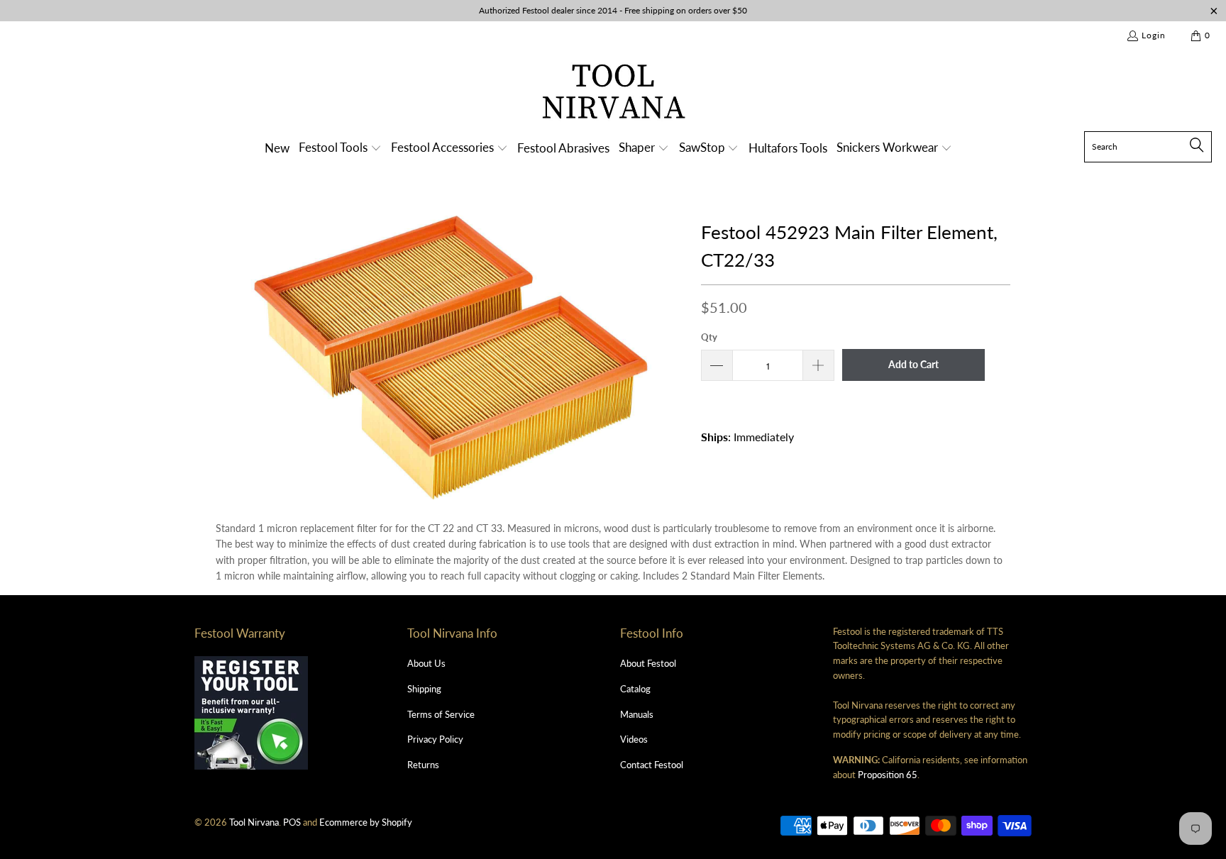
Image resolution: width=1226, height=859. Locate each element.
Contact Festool (651, 764)
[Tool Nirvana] (613, 94)
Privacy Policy (435, 739)
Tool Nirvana (254, 822)
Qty (709, 337)
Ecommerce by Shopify (365, 822)
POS (292, 822)
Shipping (424, 688)
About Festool (648, 663)
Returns (423, 764)
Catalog (635, 688)
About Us (426, 663)
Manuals (636, 714)
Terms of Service (441, 714)
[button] (340, 148)
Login (1154, 35)
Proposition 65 (887, 774)
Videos (634, 739)
